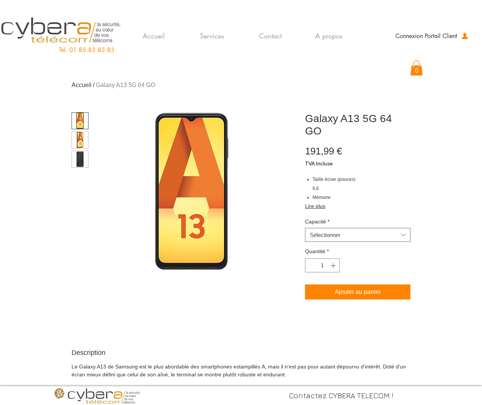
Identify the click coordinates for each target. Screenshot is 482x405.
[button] (416, 68)
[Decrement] (311, 265)
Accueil (82, 85)
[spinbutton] (322, 265)
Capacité (317, 222)
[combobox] (357, 235)
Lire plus (315, 206)
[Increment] (334, 265)
